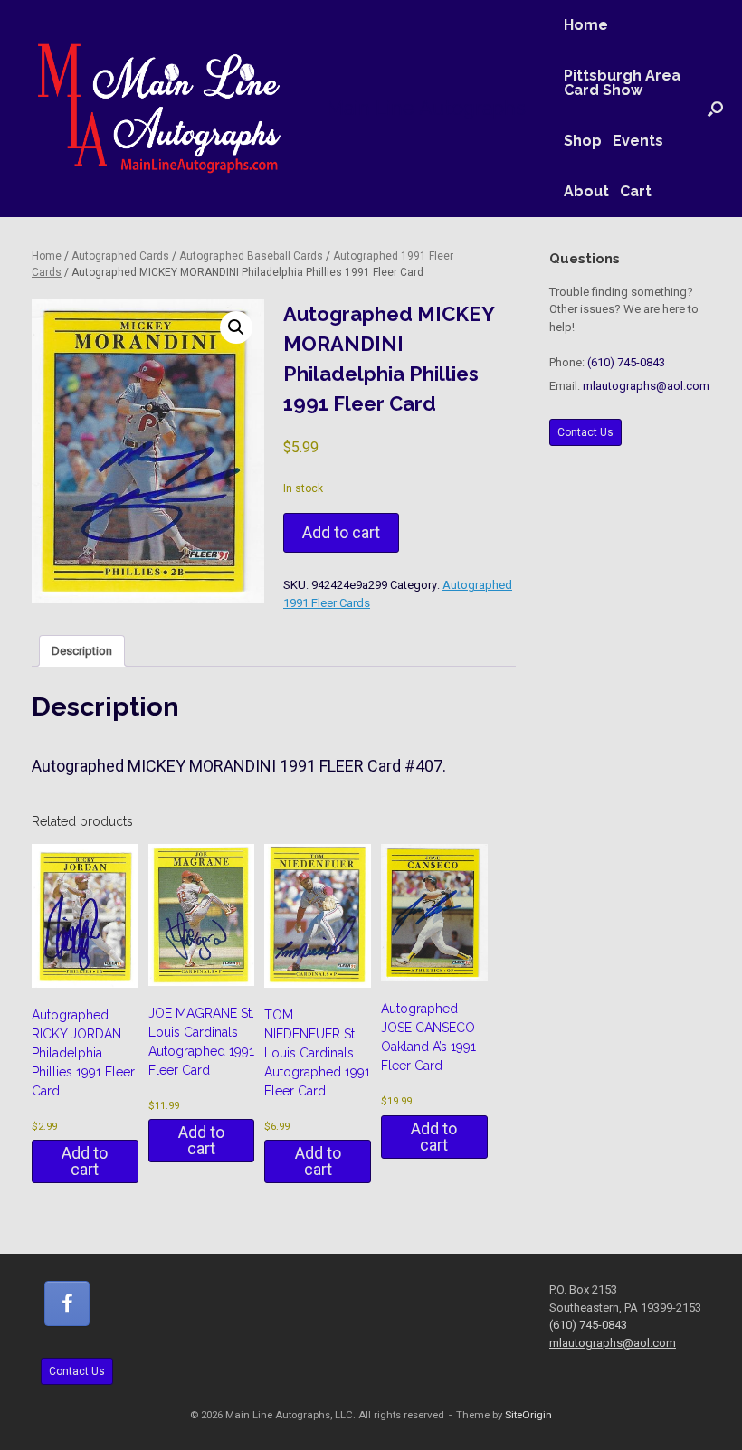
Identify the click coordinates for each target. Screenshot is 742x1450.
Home (586, 24)
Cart (636, 191)
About (586, 191)
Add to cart (341, 532)
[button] (715, 108)
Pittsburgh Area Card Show (622, 83)
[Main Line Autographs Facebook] (67, 1303)
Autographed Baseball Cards (251, 256)
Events (638, 140)
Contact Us (585, 432)
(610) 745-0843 (626, 362)
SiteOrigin (528, 1414)
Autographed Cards (120, 256)
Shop (583, 140)
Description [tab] (82, 651)
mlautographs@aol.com (646, 386)
